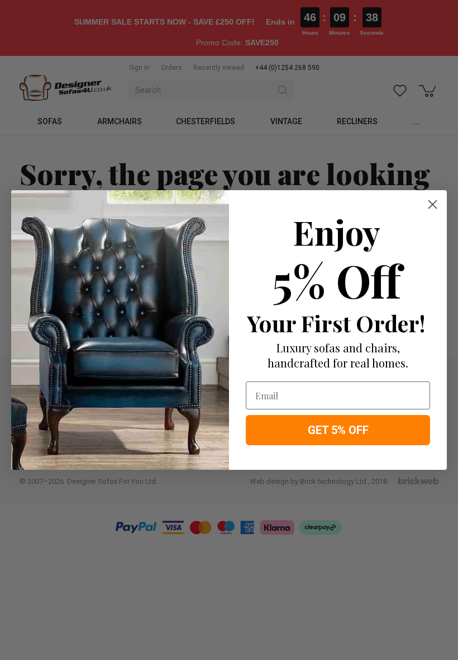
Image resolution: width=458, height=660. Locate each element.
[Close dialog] (432, 204)
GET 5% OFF (338, 430)
